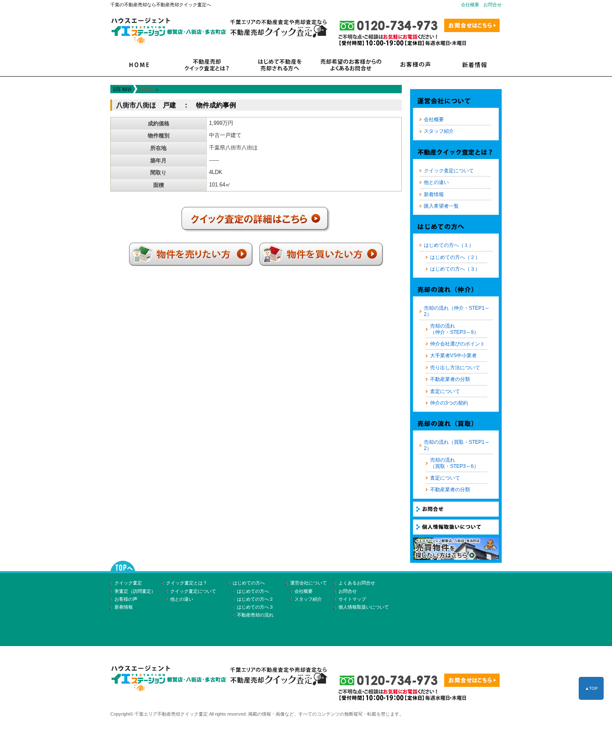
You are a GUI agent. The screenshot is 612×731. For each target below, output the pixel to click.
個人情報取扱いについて (363, 606)
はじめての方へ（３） (455, 269)
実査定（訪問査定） (135, 591)
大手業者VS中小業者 (453, 355)
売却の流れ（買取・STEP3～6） (454, 463)
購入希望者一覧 (441, 206)
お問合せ (492, 4)
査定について (445, 391)
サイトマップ (352, 599)
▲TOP (591, 688)
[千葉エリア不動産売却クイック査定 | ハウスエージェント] (223, 694)
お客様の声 (125, 599)
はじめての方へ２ (255, 599)
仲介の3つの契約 (449, 403)
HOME (146, 89)
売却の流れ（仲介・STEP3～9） (454, 329)
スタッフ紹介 (439, 131)
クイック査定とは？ (186, 582)
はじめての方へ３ (255, 606)
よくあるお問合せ (356, 582)
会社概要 (470, 4)
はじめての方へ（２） (455, 257)
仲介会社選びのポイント (457, 344)
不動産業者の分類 (450, 379)
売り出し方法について (455, 367)
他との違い (436, 182)
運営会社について (308, 582)
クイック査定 (128, 582)
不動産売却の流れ (255, 614)
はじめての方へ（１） (449, 245)
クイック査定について (449, 171)
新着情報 (434, 194)
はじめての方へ (249, 582)
